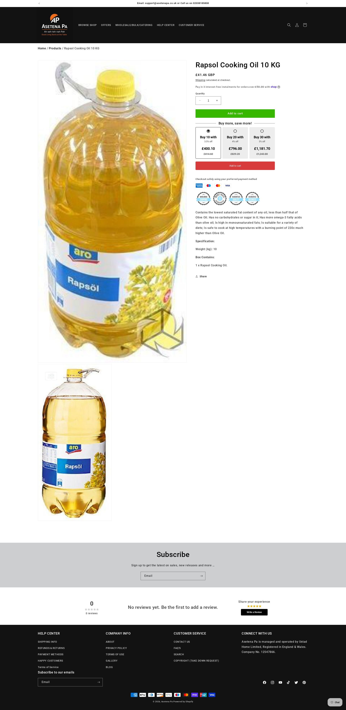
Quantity (200, 93)
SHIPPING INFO (47, 641)
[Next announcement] (307, 3)
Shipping (200, 80)
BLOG (109, 667)
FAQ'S (177, 647)
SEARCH (179, 654)
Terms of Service (48, 667)
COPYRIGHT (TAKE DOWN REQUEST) (196, 660)
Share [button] (203, 276)
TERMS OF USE (115, 654)
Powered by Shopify (183, 701)
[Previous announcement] (39, 3)
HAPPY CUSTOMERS (50, 660)
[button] (289, 25)
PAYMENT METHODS (50, 654)
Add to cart (235, 165)
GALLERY (111, 660)
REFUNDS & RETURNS (51, 647)
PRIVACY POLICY (116, 647)
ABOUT (110, 641)
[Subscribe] (201, 576)
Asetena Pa (167, 701)
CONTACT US (182, 641)
